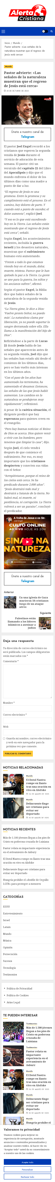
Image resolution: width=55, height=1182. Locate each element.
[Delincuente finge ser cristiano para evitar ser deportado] (13, 808)
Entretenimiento (12, 913)
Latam (7, 927)
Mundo (8, 66)
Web (5, 726)
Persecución (10, 954)
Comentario (11, 661)
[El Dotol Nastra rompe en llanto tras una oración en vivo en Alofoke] (13, 784)
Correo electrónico (15, 714)
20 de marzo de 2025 (39, 818)
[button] (3, 31)
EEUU (6, 906)
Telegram (27, 137)
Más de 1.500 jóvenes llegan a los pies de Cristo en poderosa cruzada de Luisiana (39, 1034)
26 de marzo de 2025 (39, 794)
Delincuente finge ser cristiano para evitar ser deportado (37, 808)
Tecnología (9, 967)
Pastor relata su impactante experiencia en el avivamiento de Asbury (37, 1058)
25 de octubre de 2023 (18, 91)
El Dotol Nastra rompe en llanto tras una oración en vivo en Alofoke (38, 785)
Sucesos (7, 961)
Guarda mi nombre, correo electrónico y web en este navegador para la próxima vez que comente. (28, 742)
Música (7, 940)
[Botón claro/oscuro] (45, 31)
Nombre (9, 702)
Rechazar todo (27, 1176)
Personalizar (27, 1169)
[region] (27, 1153)
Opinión (7, 947)
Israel (6, 920)
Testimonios (10, 974)
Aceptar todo (27, 1162)
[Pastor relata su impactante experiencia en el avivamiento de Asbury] (13, 1055)
